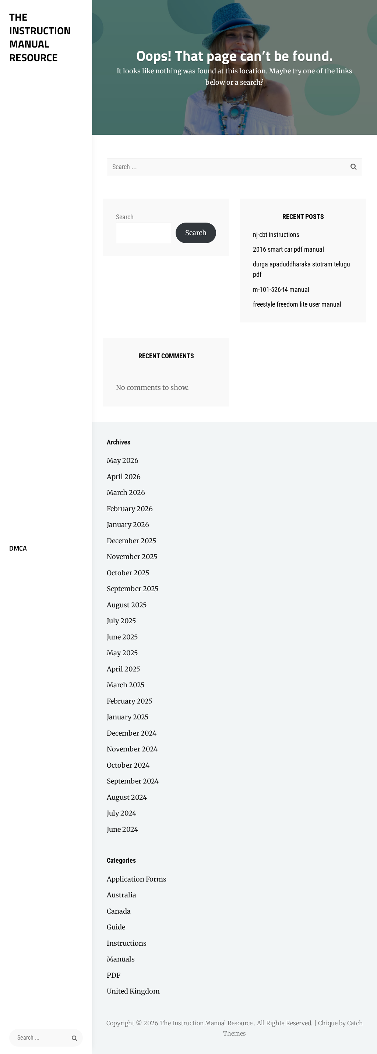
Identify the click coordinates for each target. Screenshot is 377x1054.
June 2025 (122, 637)
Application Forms (136, 879)
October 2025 (128, 573)
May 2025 (122, 653)
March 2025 (126, 685)
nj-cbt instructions (276, 234)
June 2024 (122, 829)
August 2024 (127, 797)
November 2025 (132, 556)
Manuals (121, 959)
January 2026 (128, 524)
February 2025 (129, 701)
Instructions (127, 943)
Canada (119, 911)
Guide (116, 927)
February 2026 (130, 509)
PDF (113, 975)
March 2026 (126, 492)
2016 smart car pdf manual (288, 249)
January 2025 (128, 717)
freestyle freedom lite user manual (297, 304)
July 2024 (121, 813)
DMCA (18, 548)
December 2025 (131, 541)
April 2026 (124, 476)
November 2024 (132, 749)
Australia (121, 895)
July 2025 (121, 621)
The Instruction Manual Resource (40, 37)
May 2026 (122, 460)
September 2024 (133, 781)
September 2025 (133, 588)
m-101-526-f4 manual (281, 289)
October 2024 (128, 765)
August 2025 (127, 605)
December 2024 (131, 733)
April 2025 (123, 669)
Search (125, 217)
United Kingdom (133, 991)
